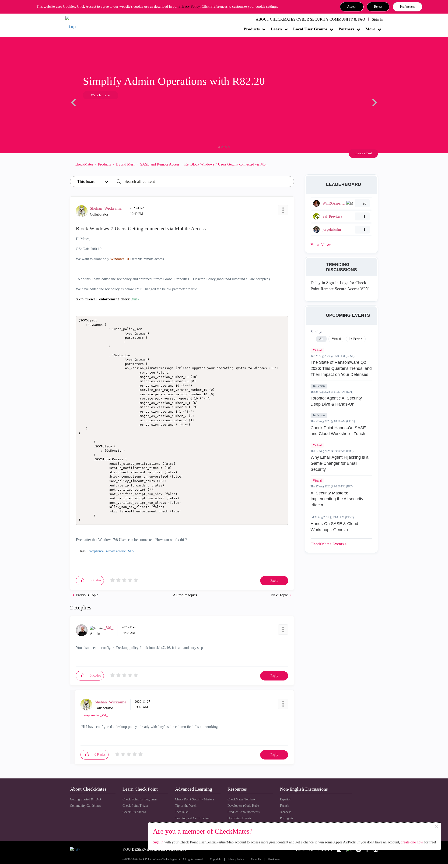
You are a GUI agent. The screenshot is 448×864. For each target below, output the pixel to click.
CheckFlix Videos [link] (134, 812)
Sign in (158, 842)
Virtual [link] (336, 339)
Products (252, 29)
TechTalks (181, 812)
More (370, 29)
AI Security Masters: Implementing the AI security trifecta (337, 499)
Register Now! (103, 109)
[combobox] (204, 181)
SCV (131, 551)
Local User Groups (310, 29)
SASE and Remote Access (159, 164)
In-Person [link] (355, 339)
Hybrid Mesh (125, 164)
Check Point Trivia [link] (135, 805)
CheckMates (84, 164)
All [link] (321, 339)
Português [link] (286, 818)
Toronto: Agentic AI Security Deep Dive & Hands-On (336, 401)
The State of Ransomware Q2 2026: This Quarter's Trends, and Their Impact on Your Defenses (341, 368)
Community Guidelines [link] (85, 805)
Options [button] (288, 164)
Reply (274, 580)
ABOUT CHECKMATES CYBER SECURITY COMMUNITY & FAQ (310, 19)
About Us (255, 859)
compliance (96, 551)
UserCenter (274, 859)
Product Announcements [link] (243, 812)
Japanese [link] (285, 812)
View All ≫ (321, 245)
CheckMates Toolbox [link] (241, 799)
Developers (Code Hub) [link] (243, 805)
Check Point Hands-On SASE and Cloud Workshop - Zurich (338, 430)
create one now (412, 842)
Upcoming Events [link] (239, 818)
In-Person (319, 386)
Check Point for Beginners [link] (140, 799)
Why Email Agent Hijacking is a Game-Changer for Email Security (339, 463)
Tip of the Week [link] (185, 805)
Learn (276, 29)
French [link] (284, 805)
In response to (94, 715)
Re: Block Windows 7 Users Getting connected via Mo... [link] (226, 164)
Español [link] (285, 799)
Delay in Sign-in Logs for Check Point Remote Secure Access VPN (340, 285)
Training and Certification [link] (192, 818)
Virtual (317, 350)
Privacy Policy (189, 6)
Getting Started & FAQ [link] (85, 799)
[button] (352, 6)
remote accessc (116, 551)
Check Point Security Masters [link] (194, 799)
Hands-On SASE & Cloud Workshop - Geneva (334, 526)
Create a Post (363, 153)
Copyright (215, 859)
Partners (346, 29)
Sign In (377, 19)
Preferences (407, 6)
